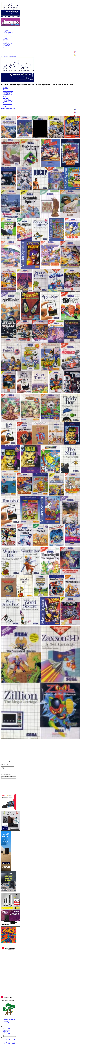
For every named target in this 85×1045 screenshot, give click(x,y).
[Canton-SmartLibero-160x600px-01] (6, 870)
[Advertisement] (40, 749)
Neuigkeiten (5, 30)
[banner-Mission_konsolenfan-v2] (10, 830)
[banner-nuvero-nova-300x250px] (10, 909)
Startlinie (5, 29)
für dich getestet (6, 31)
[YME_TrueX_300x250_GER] (10, 926)
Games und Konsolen (7, 33)
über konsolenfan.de (7, 36)
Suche (2, 1035)
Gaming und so (6, 34)
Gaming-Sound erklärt (8, 32)
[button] (9, 127)
